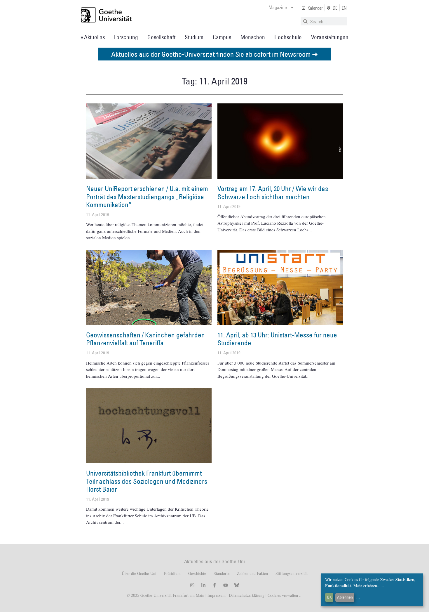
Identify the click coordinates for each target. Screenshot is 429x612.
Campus (222, 37)
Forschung (126, 37)
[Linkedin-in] (203, 585)
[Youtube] (225, 585)
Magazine (277, 7)
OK (329, 597)
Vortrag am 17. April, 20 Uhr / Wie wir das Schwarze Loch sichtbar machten (272, 192)
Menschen (252, 37)
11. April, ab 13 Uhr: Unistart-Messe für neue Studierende (277, 338)
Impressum (216, 595)
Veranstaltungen (329, 37)
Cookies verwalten (283, 595)
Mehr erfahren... (367, 585)
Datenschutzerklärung (246, 595)
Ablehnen (345, 597)
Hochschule (288, 37)
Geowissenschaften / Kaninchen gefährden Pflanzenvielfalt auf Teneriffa (145, 338)
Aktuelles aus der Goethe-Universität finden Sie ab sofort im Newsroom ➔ (214, 53)
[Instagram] (192, 585)
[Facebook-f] (214, 585)
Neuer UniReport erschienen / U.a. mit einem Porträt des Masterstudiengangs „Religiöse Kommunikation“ (147, 196)
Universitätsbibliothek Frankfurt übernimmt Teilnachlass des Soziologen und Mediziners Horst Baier (146, 481)
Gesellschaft (161, 37)
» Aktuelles (93, 37)
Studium (194, 37)
